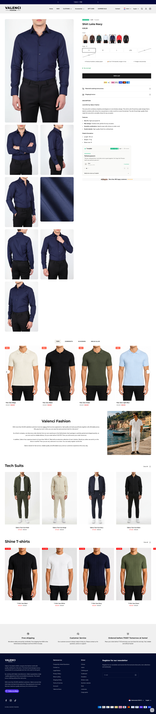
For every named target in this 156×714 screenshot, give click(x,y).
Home (51, 9)
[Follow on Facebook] (6, 700)
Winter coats (84, 680)
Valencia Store (57, 689)
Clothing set (84, 670)
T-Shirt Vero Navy (96, 603)
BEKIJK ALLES (95, 341)
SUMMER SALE (102, 9)
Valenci (45, 427)
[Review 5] (88, 168)
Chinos (83, 664)
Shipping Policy (57, 680)
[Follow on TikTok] (15, 700)
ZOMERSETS (69, 341)
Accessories (78, 9)
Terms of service (58, 683)
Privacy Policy (57, 673)
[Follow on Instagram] (10, 700)
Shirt (82, 686)
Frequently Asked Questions (61, 664)
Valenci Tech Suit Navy (96, 527)
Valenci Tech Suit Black (133, 527)
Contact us (56, 667)
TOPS (58, 341)
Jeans (82, 667)
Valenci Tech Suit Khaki (22, 527)
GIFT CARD (91, 9)
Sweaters (83, 677)
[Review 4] (87, 168)
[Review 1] (84, 168)
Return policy (57, 677)
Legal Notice (56, 670)
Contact (117, 9)
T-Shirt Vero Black (22, 603)
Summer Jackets (86, 683)
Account (55, 686)
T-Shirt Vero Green (133, 603)
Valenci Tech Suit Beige (59, 527)
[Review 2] (85, 168)
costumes (84, 689)
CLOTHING (66, 9)
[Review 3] (86, 168)
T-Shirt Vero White (59, 603)
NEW (58, 9)
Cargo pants (84, 692)
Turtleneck (84, 673)
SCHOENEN (82, 341)
